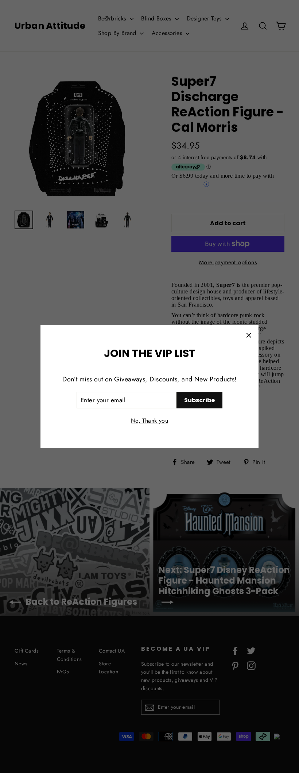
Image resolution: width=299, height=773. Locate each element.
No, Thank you (149, 420)
